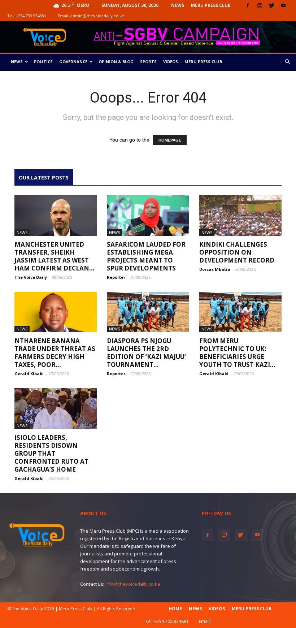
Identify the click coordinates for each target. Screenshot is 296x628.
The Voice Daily (30, 277)
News (177, 5)
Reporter (116, 277)
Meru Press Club (211, 5)
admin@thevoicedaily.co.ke (97, 15)
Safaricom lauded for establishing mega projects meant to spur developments (146, 256)
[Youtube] (283, 5)
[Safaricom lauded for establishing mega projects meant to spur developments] (148, 215)
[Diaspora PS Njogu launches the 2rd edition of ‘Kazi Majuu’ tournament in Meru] (148, 312)
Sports (148, 61)
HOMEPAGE (169, 140)
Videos (170, 61)
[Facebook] (247, 5)
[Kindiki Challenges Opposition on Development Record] (240, 215)
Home (175, 609)
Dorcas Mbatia (214, 269)
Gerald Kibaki (29, 373)
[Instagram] (259, 5)
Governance (73, 61)
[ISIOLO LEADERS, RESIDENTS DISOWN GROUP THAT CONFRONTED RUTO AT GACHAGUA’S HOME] (55, 408)
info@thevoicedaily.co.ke (132, 584)
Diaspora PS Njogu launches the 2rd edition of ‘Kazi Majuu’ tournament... (146, 353)
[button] (287, 62)
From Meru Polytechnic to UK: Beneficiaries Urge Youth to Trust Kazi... (237, 353)
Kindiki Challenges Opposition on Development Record (236, 252)
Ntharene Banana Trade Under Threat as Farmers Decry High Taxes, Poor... (54, 353)
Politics (43, 61)
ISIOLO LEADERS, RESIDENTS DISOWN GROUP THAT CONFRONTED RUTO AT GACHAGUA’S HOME (51, 453)
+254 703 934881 (31, 15)
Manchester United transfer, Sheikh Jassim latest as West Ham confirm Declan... (54, 256)
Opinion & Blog (116, 61)
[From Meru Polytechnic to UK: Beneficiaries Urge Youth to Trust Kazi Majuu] (240, 312)
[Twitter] (271, 5)
